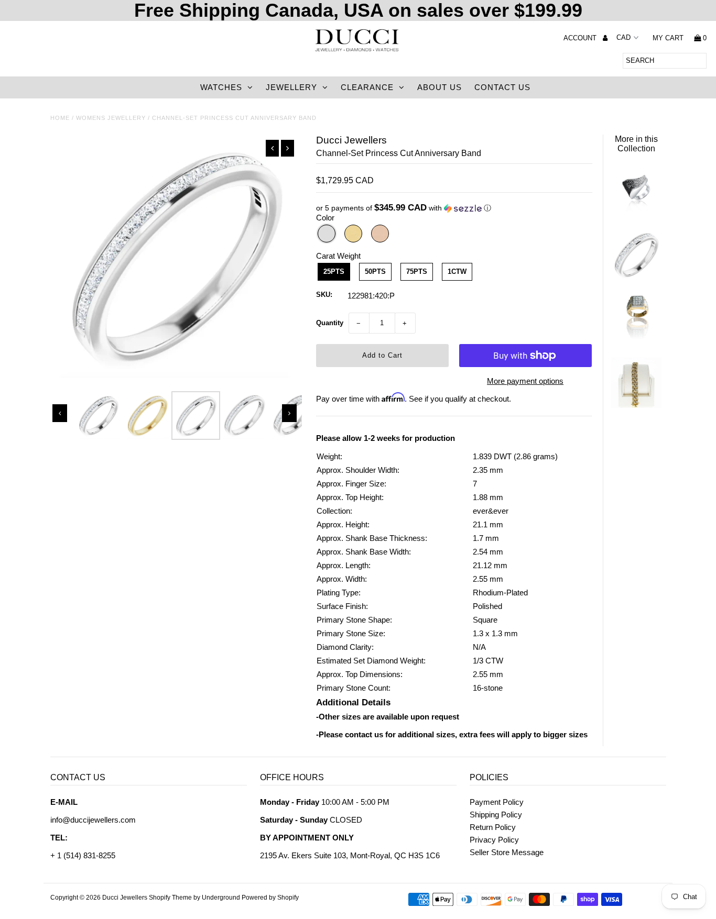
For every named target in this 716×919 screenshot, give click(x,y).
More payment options (525, 381)
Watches (221, 87)
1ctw (457, 271)
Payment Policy (497, 802)
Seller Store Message (507, 852)
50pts (375, 271)
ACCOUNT (581, 38)
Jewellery (291, 87)
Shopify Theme (170, 897)
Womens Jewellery (111, 118)
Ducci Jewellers (124, 897)
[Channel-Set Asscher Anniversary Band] (636, 275)
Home (60, 118)
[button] (454, 208)
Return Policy (493, 827)
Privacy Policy (494, 839)
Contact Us (502, 87)
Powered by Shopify (270, 897)
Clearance (367, 87)
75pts (416, 271)
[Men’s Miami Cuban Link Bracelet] (636, 405)
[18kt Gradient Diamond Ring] (636, 211)
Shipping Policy (496, 814)
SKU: (324, 294)
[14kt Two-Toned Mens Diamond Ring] (636, 340)
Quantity (329, 323)
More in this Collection (636, 144)
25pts (333, 271)
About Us (439, 87)
